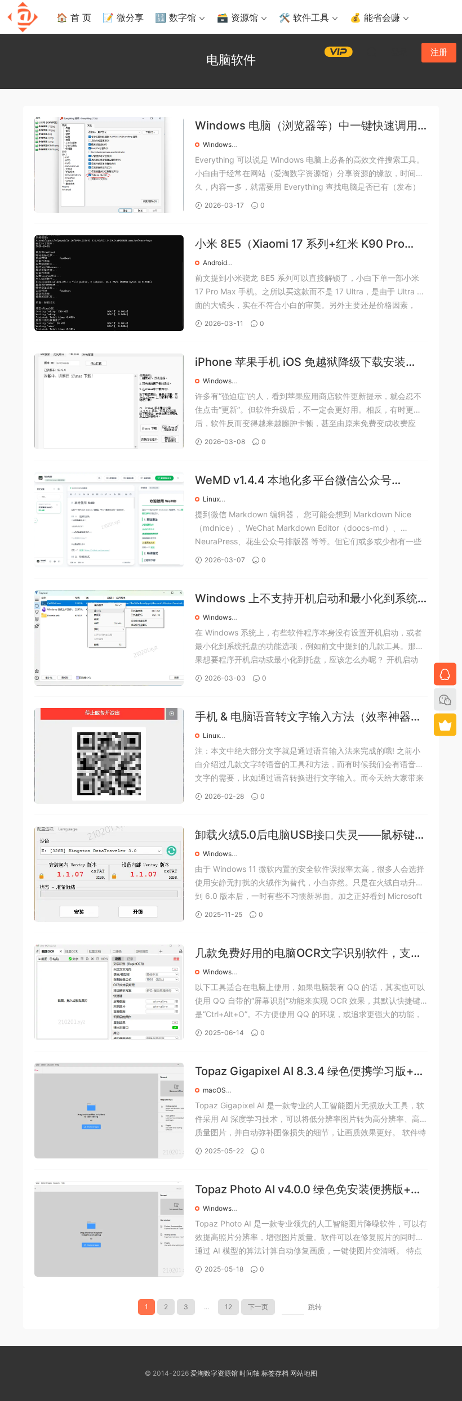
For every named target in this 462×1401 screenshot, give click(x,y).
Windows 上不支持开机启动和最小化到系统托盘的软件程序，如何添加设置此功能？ (306, 599)
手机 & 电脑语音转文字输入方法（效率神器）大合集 (308, 717)
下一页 (258, 1306)
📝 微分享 (123, 17)
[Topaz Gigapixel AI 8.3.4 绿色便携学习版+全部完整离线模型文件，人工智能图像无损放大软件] (109, 1110)
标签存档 (274, 1373)
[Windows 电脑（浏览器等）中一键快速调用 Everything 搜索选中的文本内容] (109, 165)
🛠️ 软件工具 (304, 17)
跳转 (315, 1306)
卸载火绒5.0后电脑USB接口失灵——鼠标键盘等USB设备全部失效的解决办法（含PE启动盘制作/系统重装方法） (310, 835)
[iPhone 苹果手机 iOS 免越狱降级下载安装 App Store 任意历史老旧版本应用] (109, 401)
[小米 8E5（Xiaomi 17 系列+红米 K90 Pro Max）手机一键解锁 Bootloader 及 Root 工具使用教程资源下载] (109, 283)
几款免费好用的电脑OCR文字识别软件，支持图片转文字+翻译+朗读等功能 (308, 953)
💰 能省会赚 (375, 17)
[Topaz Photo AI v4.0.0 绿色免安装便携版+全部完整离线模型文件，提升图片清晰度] (109, 1229)
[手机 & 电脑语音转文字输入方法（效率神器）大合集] (109, 756)
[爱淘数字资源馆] (22, 17)
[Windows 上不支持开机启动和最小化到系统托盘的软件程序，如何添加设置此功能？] (109, 638)
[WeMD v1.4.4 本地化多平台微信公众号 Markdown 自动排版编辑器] (109, 519)
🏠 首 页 (73, 17)
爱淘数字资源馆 (214, 1373)
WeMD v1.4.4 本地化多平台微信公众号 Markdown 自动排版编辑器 (293, 481)
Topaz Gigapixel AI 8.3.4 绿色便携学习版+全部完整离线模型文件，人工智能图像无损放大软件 (310, 1072)
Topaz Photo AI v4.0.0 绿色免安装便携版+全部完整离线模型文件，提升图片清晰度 (308, 1190)
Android (215, 262)
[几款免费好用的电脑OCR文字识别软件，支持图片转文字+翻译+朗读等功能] (109, 992)
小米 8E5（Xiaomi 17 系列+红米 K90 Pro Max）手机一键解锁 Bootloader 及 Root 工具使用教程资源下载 (310, 244)
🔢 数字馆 (175, 17)
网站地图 (303, 1373)
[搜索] (371, 52)
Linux (211, 499)
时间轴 (249, 1373)
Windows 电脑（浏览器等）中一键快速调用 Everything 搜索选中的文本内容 (306, 126)
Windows (217, 144)
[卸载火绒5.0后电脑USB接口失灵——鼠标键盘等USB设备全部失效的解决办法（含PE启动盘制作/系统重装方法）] (109, 874)
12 (228, 1306)
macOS (214, 1090)
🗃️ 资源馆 (237, 17)
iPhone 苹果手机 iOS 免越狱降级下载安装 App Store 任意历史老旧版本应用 (300, 362)
